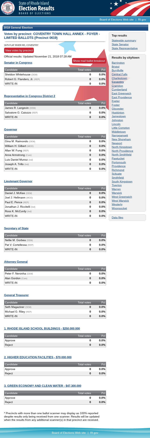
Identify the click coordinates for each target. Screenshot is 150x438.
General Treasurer (16, 295)
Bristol (115, 66)
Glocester (118, 108)
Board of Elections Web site (117, 19)
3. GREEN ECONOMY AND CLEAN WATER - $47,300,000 (42, 385)
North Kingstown (122, 146)
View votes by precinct (19, 50)
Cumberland (119, 89)
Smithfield (118, 177)
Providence (119, 166)
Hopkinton (118, 112)
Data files (117, 217)
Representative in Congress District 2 (29, 96)
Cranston (117, 85)
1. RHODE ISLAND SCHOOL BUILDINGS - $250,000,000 (42, 328)
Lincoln (116, 124)
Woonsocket (119, 208)
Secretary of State (16, 228)
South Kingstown (122, 181)
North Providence (122, 150)
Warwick (117, 192)
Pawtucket (118, 158)
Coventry (118, 81)
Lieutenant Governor (18, 181)
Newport (117, 143)
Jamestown (119, 116)
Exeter (116, 101)
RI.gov (142, 19)
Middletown (119, 131)
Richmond (118, 170)
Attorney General (16, 261)
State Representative (125, 48)
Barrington (118, 62)
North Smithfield (121, 154)
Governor (10, 129)
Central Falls (119, 74)
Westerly (117, 204)
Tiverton (117, 185)
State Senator (120, 44)
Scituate (117, 173)
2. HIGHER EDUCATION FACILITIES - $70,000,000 (37, 357)
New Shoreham (121, 139)
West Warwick (120, 200)
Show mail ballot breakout (89, 60)
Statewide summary (124, 40)
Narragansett (120, 135)
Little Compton (121, 127)
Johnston (117, 120)
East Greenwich (121, 93)
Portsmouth (119, 162)
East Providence (122, 97)
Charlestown (119, 78)
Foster (116, 104)
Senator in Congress (18, 62)
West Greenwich (122, 196)
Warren (116, 189)
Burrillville (117, 70)
